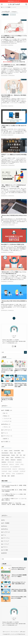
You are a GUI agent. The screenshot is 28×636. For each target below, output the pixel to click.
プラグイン (6, 427)
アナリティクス (11, 462)
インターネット (19, 462)
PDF (17, 455)
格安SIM (6, 438)
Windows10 (13, 459)
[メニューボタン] (1, 4)
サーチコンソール (5, 466)
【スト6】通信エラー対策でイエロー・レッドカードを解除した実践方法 (14, 499)
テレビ (10, 471)
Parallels (13, 455)
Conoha (10, 450)
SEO (24, 455)
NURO (19, 452)
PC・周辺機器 (5, 14)
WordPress (6, 424)
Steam (3, 457)
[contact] (15, 346)
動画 (8, 475)
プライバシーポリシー (15, 631)
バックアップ (22, 471)
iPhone (11, 452)
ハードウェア (7, 421)
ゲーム (5, 432)
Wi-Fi (3, 459)
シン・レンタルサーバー (15, 466)
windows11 (19, 459)
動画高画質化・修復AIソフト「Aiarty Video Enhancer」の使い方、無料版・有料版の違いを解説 (13, 503)
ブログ (3, 473)
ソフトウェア (7, 418)
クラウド (17, 464)
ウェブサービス (7, 429)
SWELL (7, 457)
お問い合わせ (22, 631)
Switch (12, 457)
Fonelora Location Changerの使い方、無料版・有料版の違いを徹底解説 (14, 486)
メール (13, 473)
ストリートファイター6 (6, 469)
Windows (6, 415)
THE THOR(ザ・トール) (19, 457)
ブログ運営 (6, 441)
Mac (5, 413)
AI (2, 450)
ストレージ (15, 469)
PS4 (21, 455)
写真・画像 (4, 475)
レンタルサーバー (19, 473)
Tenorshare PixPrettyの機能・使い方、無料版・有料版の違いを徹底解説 (14, 490)
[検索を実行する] (25, 352)
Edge (22, 450)
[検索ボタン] (26, 4)
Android (5, 450)
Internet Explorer (5, 452)
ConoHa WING (17, 450)
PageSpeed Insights (6, 455)
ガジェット (11, 464)
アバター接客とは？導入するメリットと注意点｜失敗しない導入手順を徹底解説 (14, 495)
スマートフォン (7, 435)
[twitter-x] (13, 346)
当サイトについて (6, 631)
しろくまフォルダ (14, 4)
